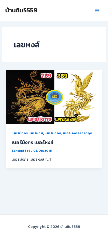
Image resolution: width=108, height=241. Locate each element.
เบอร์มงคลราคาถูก (77, 133)
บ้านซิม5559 (21, 10)
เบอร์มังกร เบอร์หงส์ (27, 133)
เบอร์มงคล (53, 133)
